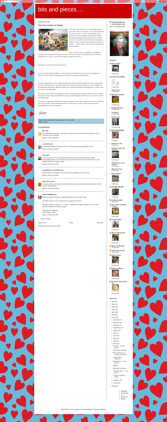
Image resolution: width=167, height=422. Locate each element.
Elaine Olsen (116, 90)
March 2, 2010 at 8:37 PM (50, 164)
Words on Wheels (117, 268)
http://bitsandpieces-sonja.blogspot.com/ (118, 23)
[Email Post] (78, 120)
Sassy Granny (116, 255)
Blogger (103, 409)
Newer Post (42, 223)
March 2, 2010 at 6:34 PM (50, 149)
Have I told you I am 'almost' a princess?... (120, 353)
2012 (113, 312)
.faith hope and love (118, 250)
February (116, 380)
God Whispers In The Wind (51, 170)
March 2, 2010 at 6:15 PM (50, 138)
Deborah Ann (46, 181)
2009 (113, 386)
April (114, 341)
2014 (113, 307)
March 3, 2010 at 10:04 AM (50, 188)
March (115, 343)
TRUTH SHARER (47, 194)
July (114, 333)
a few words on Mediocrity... (117, 357)
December (116, 320)
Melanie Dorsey (117, 169)
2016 (113, 301)
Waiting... (116, 365)
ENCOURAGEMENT (118, 130)
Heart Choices (116, 173)
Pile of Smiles (116, 63)
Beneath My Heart (117, 108)
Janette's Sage (116, 219)
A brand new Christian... (120, 350)
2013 (113, 309)
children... (46, 122)
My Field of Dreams (118, 94)
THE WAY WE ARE (117, 187)
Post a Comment (45, 219)
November (116, 322)
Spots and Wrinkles (118, 246)
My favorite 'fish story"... (120, 368)
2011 (113, 315)
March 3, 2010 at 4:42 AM (50, 175)
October (116, 325)
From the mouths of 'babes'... (119, 376)
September (117, 327)
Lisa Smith (45, 144)
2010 (113, 317)
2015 (113, 304)
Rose (44, 155)
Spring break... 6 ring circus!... (119, 362)
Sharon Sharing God (118, 232)
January (116, 383)
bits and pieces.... (60, 9)
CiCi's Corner (116, 117)
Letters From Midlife (118, 77)
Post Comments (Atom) (53, 226)
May (114, 338)
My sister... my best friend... (119, 346)
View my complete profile (117, 26)
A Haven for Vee (117, 143)
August (115, 330)
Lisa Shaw (115, 112)
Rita (43, 131)
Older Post (100, 223)
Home (71, 223)
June (115, 335)
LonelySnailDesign (87, 409)
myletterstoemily (117, 200)
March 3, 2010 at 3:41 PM (50, 215)
